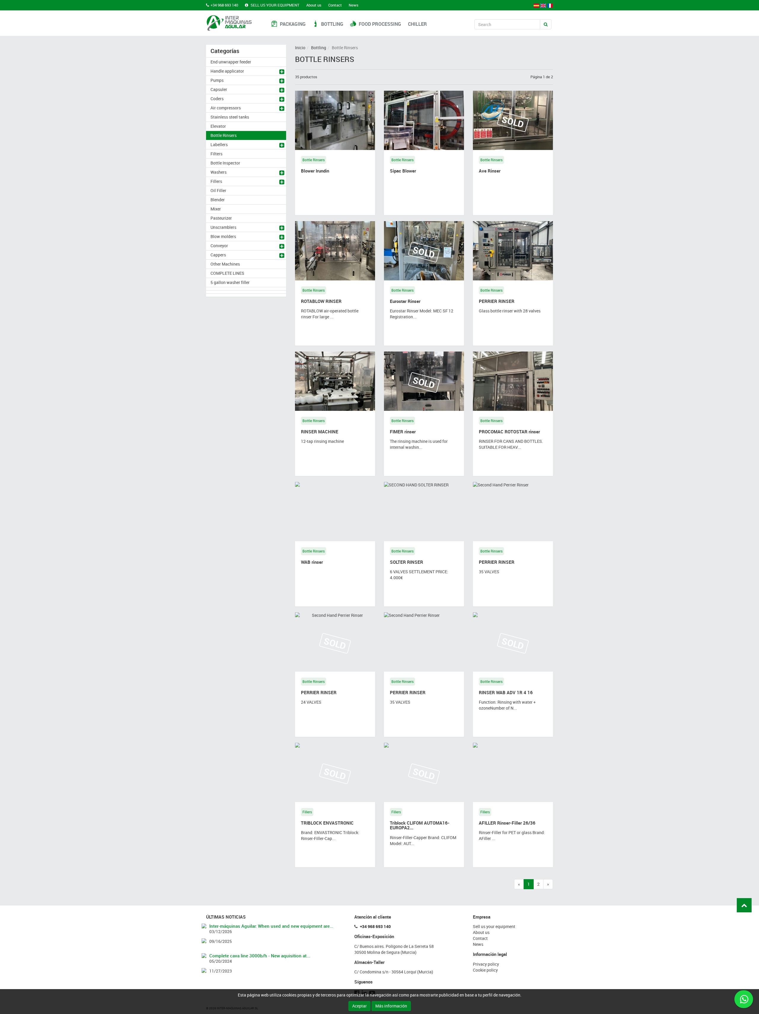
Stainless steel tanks (230, 117)
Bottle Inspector (225, 163)
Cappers (218, 255)
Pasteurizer (221, 218)
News (353, 5)
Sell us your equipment (274, 5)
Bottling (331, 24)
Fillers (216, 181)
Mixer (216, 209)
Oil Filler (218, 190)
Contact (335, 5)
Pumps (217, 80)
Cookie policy (485, 970)
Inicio (300, 47)
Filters (216, 154)
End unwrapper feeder (231, 62)
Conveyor (219, 245)
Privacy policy (486, 964)
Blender (218, 199)
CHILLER (417, 24)
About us (313, 5)
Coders (217, 98)
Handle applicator (227, 71)
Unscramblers (223, 227)
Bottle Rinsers (224, 135)
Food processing (379, 24)
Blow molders (223, 236)
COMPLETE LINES (227, 273)
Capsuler (219, 89)
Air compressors (226, 108)
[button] (282, 72)
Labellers (219, 144)
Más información (391, 1006)
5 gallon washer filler (230, 282)
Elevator (218, 126)
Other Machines (225, 264)
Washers (219, 172)
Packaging (292, 24)
